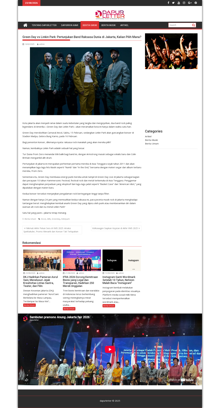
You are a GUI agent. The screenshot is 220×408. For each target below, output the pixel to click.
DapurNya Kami (69, 25)
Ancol (43, 219)
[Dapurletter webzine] (25, 25)
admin (42, 44)
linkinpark (65, 219)
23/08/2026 (30, 273)
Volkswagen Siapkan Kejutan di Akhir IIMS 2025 (115, 228)
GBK (49, 219)
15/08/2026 (109, 273)
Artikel (124, 25)
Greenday (56, 219)
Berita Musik (108, 25)
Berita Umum (90, 25)
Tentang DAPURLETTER (44, 25)
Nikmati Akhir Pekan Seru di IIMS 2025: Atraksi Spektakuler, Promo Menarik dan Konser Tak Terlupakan (50, 230)
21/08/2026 (70, 273)
